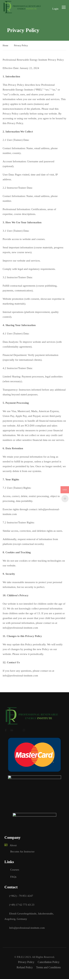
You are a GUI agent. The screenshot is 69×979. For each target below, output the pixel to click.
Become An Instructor (22, 851)
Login (55, 8)
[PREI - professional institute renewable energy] (22, 7)
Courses (14, 869)
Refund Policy (25, 967)
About (13, 845)
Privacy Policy (26, 962)
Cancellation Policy (48, 962)
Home (5, 45)
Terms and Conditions (48, 967)
